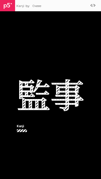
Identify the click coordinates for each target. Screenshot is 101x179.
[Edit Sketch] (93, 5)
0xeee (36, 6)
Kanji (20, 6)
